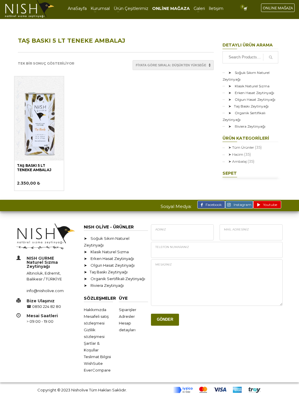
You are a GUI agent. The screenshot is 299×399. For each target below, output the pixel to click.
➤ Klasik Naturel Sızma (249, 86)
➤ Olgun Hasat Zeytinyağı (251, 99)
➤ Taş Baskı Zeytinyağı (248, 106)
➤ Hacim (235, 154)
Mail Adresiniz (236, 229)
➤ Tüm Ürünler (241, 147)
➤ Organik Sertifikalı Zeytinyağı (243, 116)
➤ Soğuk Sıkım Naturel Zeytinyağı (246, 75)
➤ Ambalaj (237, 161)
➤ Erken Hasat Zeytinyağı (251, 93)
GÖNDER (165, 319)
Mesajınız (163, 264)
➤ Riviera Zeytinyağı (246, 126)
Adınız (160, 229)
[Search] (270, 57)
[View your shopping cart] (246, 8)
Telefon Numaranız (172, 247)
